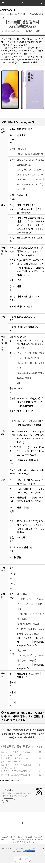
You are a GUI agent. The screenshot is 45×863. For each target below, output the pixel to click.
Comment (4, 780)
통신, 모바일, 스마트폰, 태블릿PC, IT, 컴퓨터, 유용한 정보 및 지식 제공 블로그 (16, 794)
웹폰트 (39, 839)
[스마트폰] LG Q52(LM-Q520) (14, 774)
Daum (4, 837)
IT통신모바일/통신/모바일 (32, 30)
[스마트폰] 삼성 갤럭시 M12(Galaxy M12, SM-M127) (16, 760)
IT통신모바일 (9, 746)
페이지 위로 (22, 859)
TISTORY (20, 837)
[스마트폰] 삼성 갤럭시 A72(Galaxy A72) (22, 24)
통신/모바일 (23, 746)
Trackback (15, 780)
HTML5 (34, 837)
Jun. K (41, 848)
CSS (39, 837)
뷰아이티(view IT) (11, 789)
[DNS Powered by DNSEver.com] (30, 852)
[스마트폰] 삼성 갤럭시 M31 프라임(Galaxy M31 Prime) (16, 766)
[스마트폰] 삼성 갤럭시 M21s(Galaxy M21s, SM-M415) (15, 753)
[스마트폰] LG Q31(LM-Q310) (14, 771)
